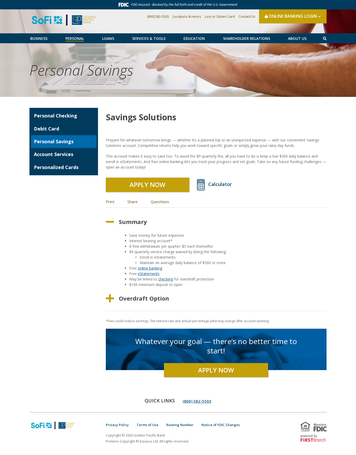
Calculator (220, 184)
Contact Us (246, 16)
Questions (160, 201)
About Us (297, 38)
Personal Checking (55, 116)
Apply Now (147, 184)
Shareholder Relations (246, 38)
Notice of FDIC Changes (220, 424)
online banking (150, 268)
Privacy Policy (117, 424)
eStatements (148, 273)
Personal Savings (81, 70)
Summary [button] (133, 222)
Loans (108, 38)
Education (194, 38)
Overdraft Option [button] (144, 298)
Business (38, 38)
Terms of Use (147, 424)
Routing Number (180, 424)
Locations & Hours (187, 16)
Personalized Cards (56, 167)
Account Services (53, 154)
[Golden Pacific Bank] (63, 19)
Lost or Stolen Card (220, 16)
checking (165, 279)
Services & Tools (148, 38)
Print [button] (110, 201)
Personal (74, 38)
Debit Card (46, 129)
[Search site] (325, 38)
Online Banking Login (292, 16)
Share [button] (132, 201)
